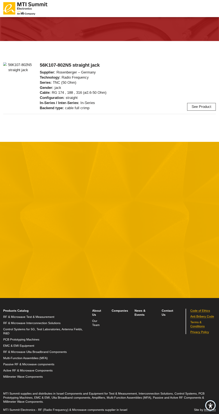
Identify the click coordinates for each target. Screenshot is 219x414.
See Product (201, 107)
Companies (120, 310)
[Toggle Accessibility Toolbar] (210, 405)
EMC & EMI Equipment (18, 345)
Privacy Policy (199, 332)
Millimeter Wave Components (23, 376)
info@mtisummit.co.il (166, 248)
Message (82, 218)
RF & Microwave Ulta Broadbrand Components (35, 352)
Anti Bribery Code (202, 316)
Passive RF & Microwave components (28, 364)
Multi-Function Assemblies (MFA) (25, 358)
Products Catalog (16, 310)
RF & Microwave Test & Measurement (28, 317)
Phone (8, 257)
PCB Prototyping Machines (21, 339)
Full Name (11, 218)
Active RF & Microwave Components (28, 370)
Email (8, 238)
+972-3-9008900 (169, 238)
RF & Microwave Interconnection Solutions (32, 323)
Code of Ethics (200, 310)
